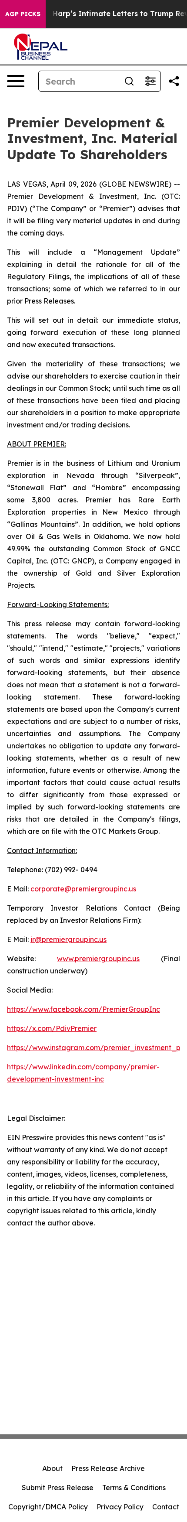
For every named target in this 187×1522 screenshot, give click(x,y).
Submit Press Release (58, 1487)
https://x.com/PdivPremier (52, 1028)
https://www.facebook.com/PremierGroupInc (83, 1009)
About (52, 1468)
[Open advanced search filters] (150, 81)
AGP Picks (22, 14)
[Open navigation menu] (15, 81)
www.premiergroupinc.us (98, 958)
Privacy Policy (120, 1506)
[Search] (129, 81)
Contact (165, 1506)
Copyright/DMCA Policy (48, 1506)
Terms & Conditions (134, 1487)
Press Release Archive (108, 1468)
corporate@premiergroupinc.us (83, 888)
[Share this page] (174, 81)
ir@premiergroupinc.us (68, 939)
